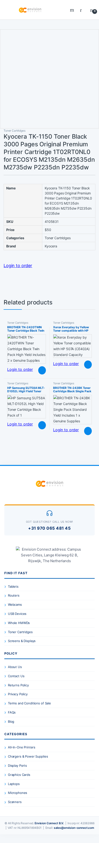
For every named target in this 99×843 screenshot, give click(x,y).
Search (72, 10)
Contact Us (16, 676)
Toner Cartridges (14, 130)
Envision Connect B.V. (49, 823)
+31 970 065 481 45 (49, 528)
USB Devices (17, 614)
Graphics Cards (19, 775)
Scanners (15, 802)
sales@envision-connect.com (74, 828)
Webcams (15, 604)
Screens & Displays (22, 641)
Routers (13, 595)
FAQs (12, 712)
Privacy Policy (18, 694)
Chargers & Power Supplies (28, 756)
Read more (42, 370)
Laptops (14, 784)
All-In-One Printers (21, 747)
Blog (11, 721)
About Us (15, 667)
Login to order (18, 265)
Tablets (13, 586)
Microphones (17, 793)
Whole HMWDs (19, 623)
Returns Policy (18, 685)
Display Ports (17, 765)
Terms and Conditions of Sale (29, 703)
